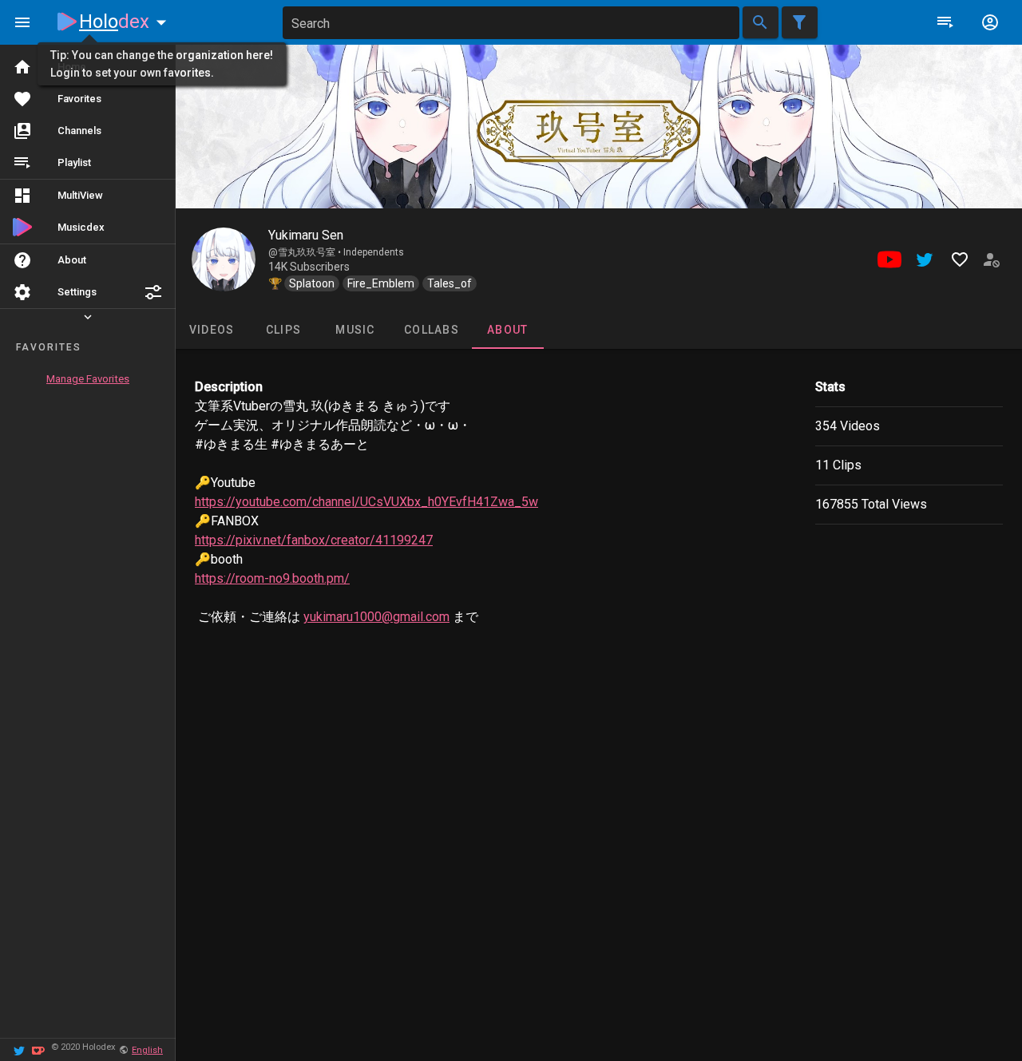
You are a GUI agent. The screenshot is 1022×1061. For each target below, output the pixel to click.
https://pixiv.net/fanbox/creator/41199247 (314, 540)
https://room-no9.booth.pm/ (272, 578)
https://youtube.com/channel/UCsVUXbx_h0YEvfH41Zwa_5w (366, 501)
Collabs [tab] (431, 329)
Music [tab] (354, 329)
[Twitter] (19, 1049)
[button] (153, 292)
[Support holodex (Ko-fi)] (38, 1049)
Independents (373, 252)
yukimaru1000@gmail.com (376, 616)
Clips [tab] (283, 329)
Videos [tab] (212, 329)
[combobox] (511, 22)
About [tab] (507, 329)
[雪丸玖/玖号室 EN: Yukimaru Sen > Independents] (224, 259)
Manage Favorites (87, 379)
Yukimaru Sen (305, 235)
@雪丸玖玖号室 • (305, 252)
